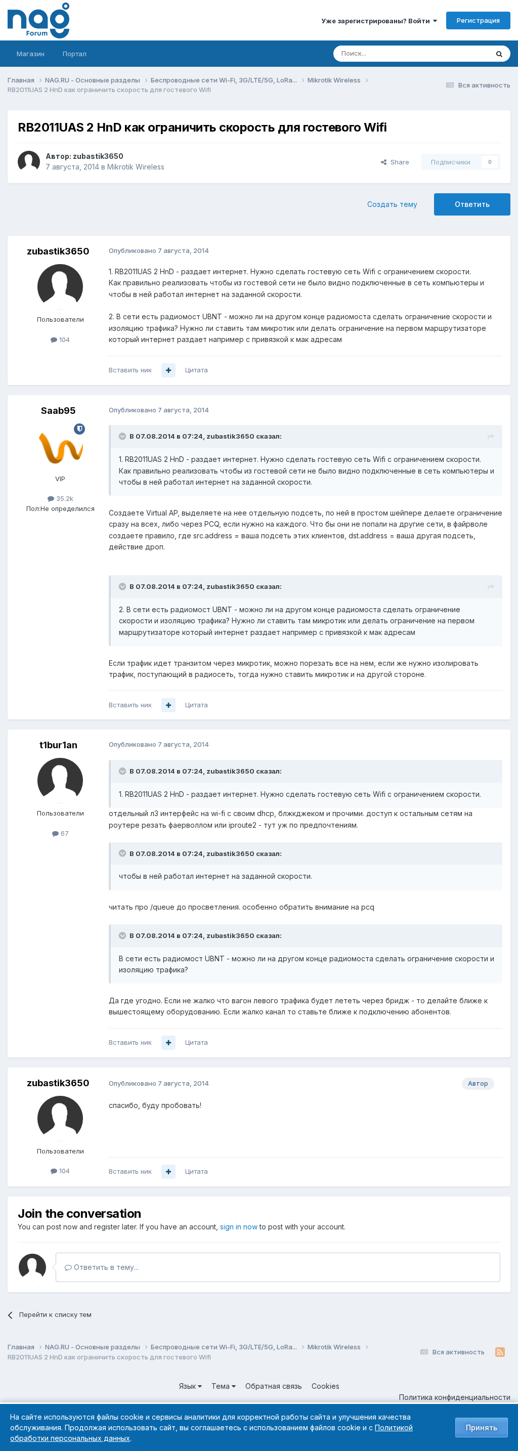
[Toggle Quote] (123, 436)
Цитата (196, 370)
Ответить (472, 204)
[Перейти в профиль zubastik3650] (29, 162)
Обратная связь (273, 1386)
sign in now (238, 1226)
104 (63, 339)
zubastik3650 (98, 156)
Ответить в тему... (105, 1267)
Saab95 (58, 410)
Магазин (31, 54)
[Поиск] (499, 54)
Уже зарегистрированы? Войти (377, 21)
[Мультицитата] (168, 370)
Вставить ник (130, 370)
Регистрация (478, 20)
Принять (481, 1427)
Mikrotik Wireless (135, 166)
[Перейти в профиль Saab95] (60, 446)
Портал (75, 54)
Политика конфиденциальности (454, 1397)
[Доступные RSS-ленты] (500, 1352)
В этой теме (456, 53)
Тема (221, 1386)
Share (397, 162)
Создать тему (392, 204)
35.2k (63, 498)
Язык (188, 1386)
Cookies (325, 1386)
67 (64, 833)
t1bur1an (58, 745)
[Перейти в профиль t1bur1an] (60, 780)
